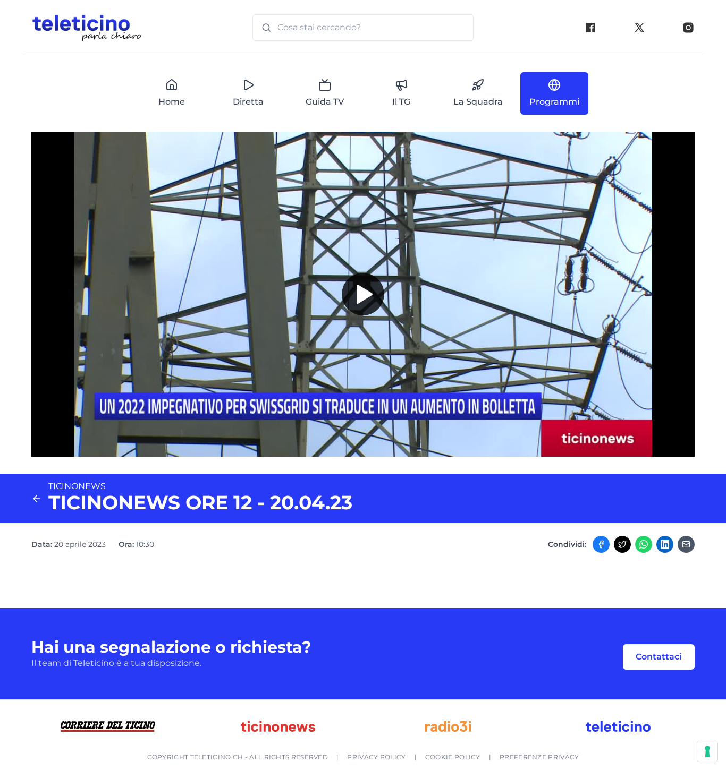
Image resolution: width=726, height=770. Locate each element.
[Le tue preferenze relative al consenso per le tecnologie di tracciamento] (707, 751)
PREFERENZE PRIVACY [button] (539, 757)
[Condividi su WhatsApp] (643, 544)
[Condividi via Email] (686, 544)
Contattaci (659, 657)
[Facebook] (590, 27)
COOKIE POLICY (452, 757)
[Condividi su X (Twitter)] (622, 544)
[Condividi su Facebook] (601, 544)
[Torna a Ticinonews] (36, 498)
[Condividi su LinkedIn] (664, 544)
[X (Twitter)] (639, 27)
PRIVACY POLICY (376, 757)
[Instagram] (688, 27)
